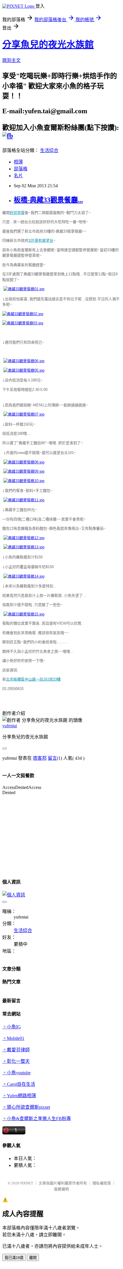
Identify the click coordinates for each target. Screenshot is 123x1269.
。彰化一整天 (16, 1061)
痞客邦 (40, 758)
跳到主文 (11, 60)
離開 (33, 1258)
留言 (52, 758)
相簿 (18, 161)
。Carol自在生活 (18, 1084)
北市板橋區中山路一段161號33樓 (33, 679)
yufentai (9, 725)
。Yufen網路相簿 (19, 1095)
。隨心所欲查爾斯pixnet (26, 1107)
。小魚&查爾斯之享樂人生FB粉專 (36, 1118)
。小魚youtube (16, 1072)
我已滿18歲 (14, 1258)
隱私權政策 (101, 1183)
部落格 (20, 168)
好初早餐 (17, 212)
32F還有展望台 (40, 240)
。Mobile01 (13, 1038)
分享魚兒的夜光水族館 (48, 44)
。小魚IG (11, 1026)
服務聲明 (61, 1189)
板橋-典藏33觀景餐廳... (48, 200)
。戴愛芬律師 (16, 1049)
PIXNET (26, 1183)
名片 (18, 175)
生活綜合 (49, 150)
